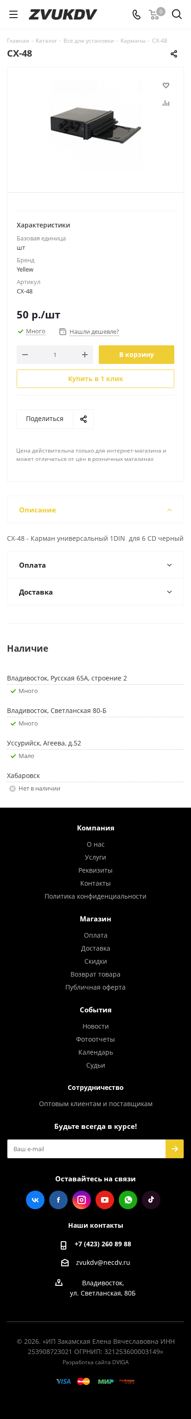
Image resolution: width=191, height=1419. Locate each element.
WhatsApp (128, 1200)
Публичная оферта (95, 987)
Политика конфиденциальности (95, 896)
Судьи (95, 1065)
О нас (96, 844)
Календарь (95, 1052)
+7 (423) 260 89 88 (103, 1243)
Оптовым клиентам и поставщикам (96, 1103)
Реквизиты (95, 870)
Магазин (95, 918)
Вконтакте (35, 1200)
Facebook (58, 1200)
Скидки (95, 961)
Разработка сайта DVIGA (96, 1362)
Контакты (95, 883)
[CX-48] (95, 125)
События (96, 1009)
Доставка (95, 948)
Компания (96, 827)
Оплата (96, 935)
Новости (96, 1026)
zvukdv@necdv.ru (103, 1262)
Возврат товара (95, 974)
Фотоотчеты (95, 1039)
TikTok (151, 1200)
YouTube (105, 1200)
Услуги (95, 857)
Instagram (81, 1200)
